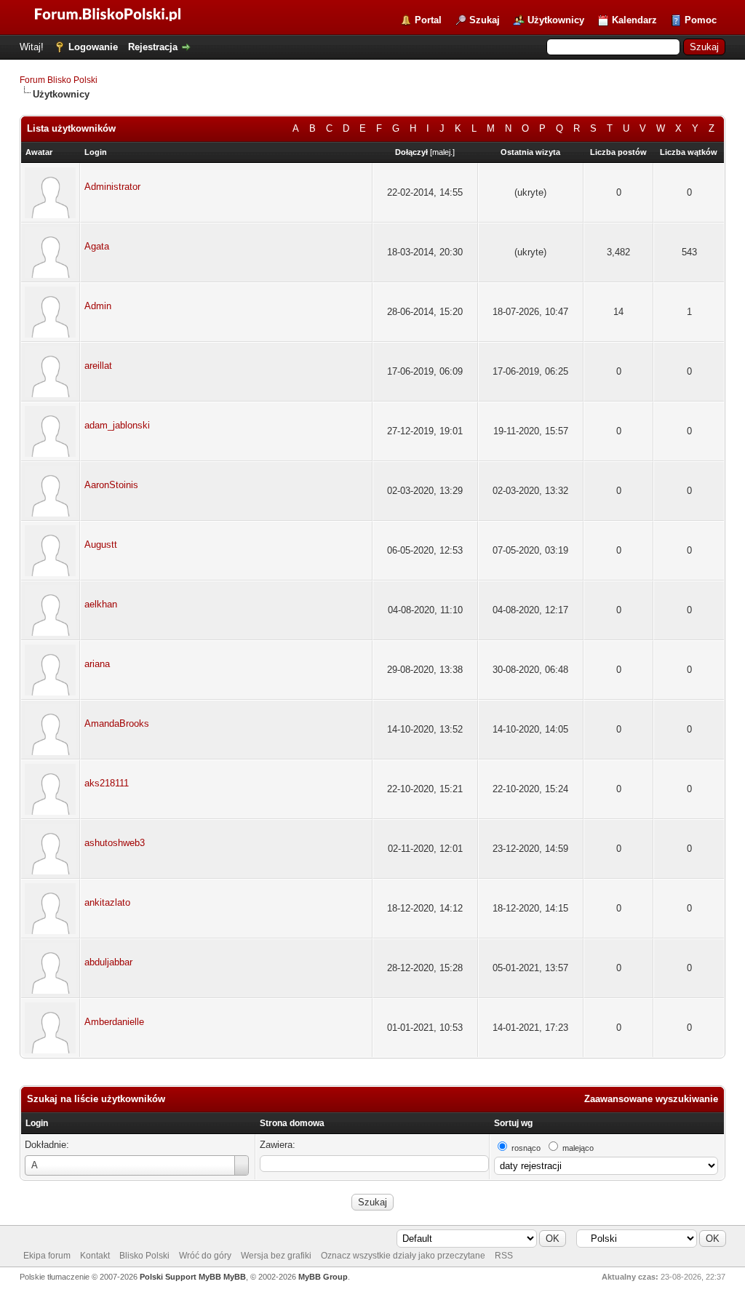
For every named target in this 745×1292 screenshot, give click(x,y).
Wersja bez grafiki (276, 1256)
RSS (504, 1256)
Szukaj (484, 20)
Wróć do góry (205, 1256)
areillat (98, 365)
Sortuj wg (513, 1123)
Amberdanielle (114, 1021)
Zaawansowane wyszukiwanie (651, 1098)
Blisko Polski (144, 1256)
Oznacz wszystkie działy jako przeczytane (403, 1256)
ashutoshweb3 (114, 842)
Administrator (112, 186)
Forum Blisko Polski (58, 80)
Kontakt (95, 1256)
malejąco (578, 1148)
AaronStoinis (111, 484)
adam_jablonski (117, 425)
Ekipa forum (47, 1256)
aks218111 (106, 783)
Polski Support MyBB (180, 1276)
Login (36, 1123)
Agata (96, 246)
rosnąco (526, 1148)
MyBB (234, 1276)
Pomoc (701, 20)
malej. (442, 152)
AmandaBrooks (116, 723)
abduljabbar (108, 962)
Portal (428, 20)
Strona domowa (292, 1123)
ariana (97, 663)
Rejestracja (153, 46)
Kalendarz (634, 20)
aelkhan (100, 604)
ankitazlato (107, 902)
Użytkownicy (555, 20)
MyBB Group (323, 1276)
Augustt (100, 544)
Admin (97, 305)
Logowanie (93, 46)
